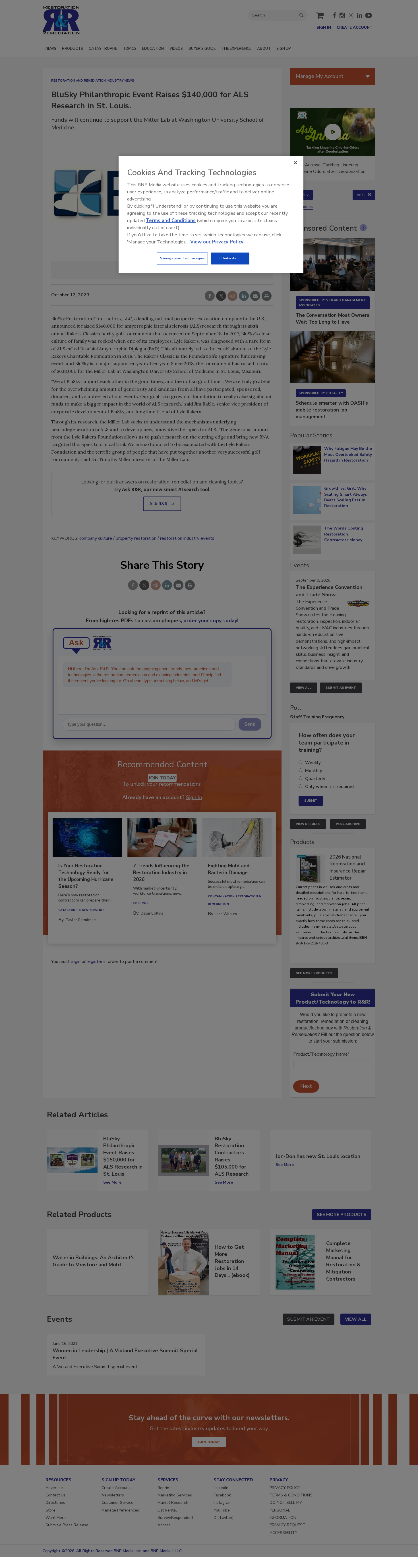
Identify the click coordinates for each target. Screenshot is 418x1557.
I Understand (230, 258)
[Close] (295, 162)
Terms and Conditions (171, 220)
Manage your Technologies (182, 258)
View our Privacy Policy (216, 242)
